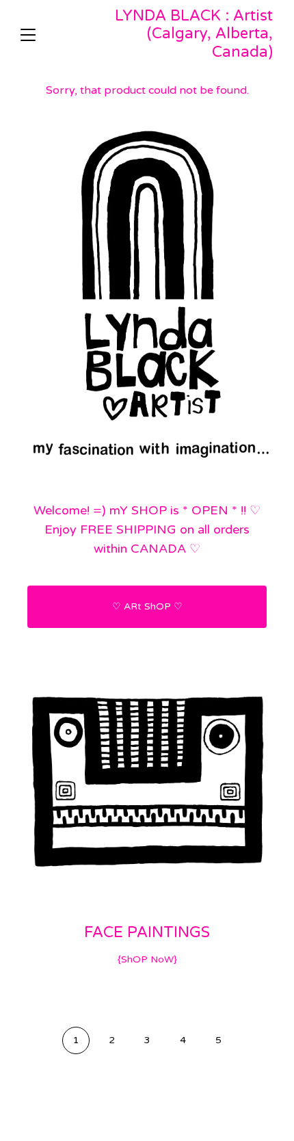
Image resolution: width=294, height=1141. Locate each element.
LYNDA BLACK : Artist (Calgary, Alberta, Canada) (194, 34)
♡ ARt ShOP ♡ (147, 606)
